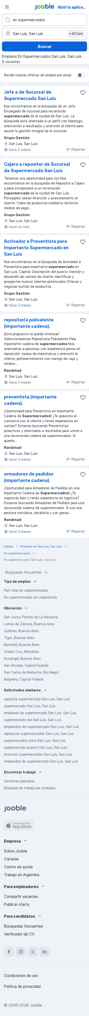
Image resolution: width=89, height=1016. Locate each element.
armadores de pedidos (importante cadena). (28, 477)
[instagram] (21, 952)
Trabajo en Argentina (21, 874)
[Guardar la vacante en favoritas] (83, 92)
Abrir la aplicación (73, 7)
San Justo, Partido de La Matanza (31, 617)
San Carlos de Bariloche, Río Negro (31, 672)
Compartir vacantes (21, 896)
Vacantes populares (19, 781)
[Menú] (7, 7)
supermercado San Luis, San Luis (29, 706)
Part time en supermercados (26, 590)
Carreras (11, 858)
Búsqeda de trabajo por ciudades (30, 788)
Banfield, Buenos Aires (21, 645)
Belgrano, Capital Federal (23, 679)
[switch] (81, 75)
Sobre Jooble (15, 851)
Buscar (44, 46)
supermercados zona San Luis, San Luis (35, 740)
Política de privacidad (22, 986)
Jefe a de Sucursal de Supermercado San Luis (30, 95)
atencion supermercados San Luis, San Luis (38, 754)
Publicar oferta (16, 904)
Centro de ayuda (18, 866)
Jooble (36, 1005)
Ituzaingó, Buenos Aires (22, 658)
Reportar (78, 149)
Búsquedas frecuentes (23, 572)
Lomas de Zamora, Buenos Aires (29, 624)
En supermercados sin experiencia (30, 597)
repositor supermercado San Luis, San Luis (37, 699)
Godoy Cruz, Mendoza (21, 651)
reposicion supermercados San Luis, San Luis (39, 733)
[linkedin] (44, 952)
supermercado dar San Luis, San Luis (32, 720)
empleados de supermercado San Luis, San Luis (41, 761)
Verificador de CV (19, 934)
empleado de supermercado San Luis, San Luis (40, 713)
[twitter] (33, 952)
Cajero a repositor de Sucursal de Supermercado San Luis (37, 167)
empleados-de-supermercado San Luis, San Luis (41, 727)
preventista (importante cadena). (30, 400)
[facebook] (9, 952)
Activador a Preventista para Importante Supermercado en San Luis (36, 248)
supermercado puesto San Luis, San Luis (35, 747)
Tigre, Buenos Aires (19, 638)
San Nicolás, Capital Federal (26, 665)
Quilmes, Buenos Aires (21, 631)
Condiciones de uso (21, 975)
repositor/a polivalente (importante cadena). (29, 323)
